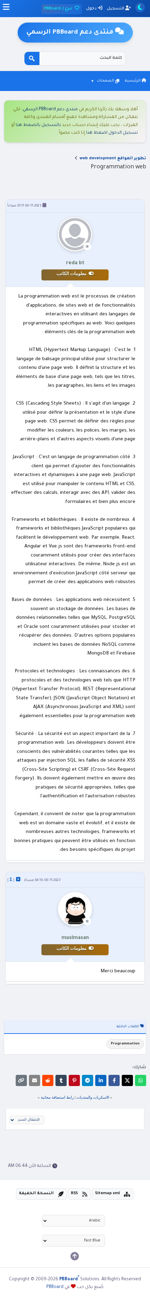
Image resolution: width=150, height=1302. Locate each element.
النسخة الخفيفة (36, 1193)
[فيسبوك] (114, 1080)
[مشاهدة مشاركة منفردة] (18, 879)
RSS (74, 1193)
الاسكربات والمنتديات (92, 1097)
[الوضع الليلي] (140, 7)
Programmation (125, 1044)
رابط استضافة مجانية (57, 1097)
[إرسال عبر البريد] (34, 1080)
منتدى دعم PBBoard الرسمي (50, 109)
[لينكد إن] (100, 1080)
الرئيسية (133, 81)
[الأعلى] (74, 1256)
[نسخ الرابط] (21, 1080)
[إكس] (127, 1080)
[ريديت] (47, 1080)
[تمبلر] (61, 1080)
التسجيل (116, 9)
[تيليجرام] (87, 1080)
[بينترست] (74, 1080)
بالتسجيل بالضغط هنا (38, 125)
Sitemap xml (107, 1193)
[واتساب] (140, 1080)
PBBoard (54, 1287)
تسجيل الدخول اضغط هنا (112, 133)
